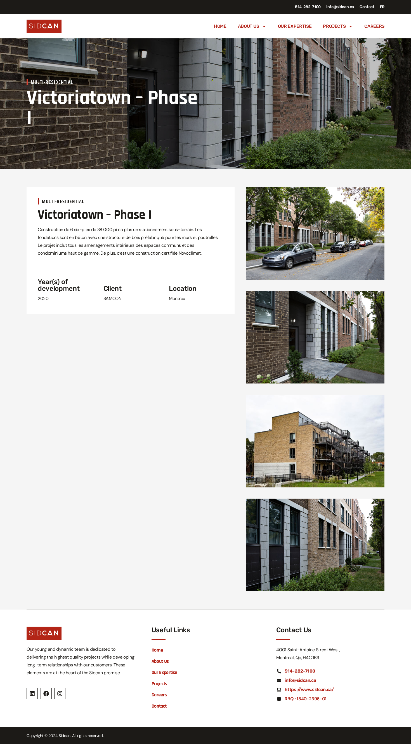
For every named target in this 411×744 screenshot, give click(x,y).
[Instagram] (59, 693)
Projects (334, 26)
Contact (367, 6)
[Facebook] (46, 693)
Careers (374, 26)
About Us (248, 26)
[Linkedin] (32, 693)
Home (220, 26)
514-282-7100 (308, 6)
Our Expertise (294, 26)
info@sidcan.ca (340, 6)
